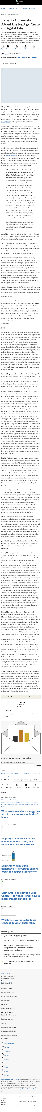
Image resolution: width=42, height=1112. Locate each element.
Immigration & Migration (9, 996)
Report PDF (8, 710)
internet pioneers (10, 155)
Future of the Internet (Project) (22, 773)
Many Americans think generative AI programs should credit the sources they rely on (19, 868)
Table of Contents (8, 63)
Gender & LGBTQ (7, 1012)
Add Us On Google (14, 53)
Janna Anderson (23, 58)
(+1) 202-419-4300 (6, 982)
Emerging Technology (7, 773)
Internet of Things (35, 773)
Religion (4, 1004)
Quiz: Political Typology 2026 (15, 936)
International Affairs (7, 992)
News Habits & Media (8, 1031)
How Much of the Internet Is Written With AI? (22, 940)
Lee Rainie (34, 58)
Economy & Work (7, 1019)
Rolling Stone (5, 122)
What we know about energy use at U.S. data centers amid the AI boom (20, 814)
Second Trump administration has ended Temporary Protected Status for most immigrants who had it (20, 947)
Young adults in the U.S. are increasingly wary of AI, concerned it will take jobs (22, 955)
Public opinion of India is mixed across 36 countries (20, 962)
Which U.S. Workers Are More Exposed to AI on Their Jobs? (18, 921)
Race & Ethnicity (6, 1000)
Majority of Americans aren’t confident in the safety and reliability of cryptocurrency (18, 841)
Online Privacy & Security (7, 776)
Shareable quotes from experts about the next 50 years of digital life (21, 715)
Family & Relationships (9, 1015)
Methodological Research (9, 1035)
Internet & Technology (8, 1027)
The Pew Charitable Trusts (29, 1089)
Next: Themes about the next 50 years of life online (21, 696)
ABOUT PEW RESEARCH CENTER (10, 1079)
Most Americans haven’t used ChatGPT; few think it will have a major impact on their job (20, 895)
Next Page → (21, 707)
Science (3, 1023)
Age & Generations (7, 1008)
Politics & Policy (6, 988)
